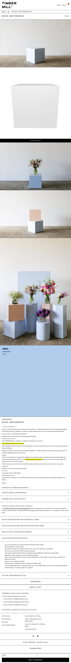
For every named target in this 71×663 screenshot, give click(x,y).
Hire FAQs (5, 622)
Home (3, 11)
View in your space (35, 140)
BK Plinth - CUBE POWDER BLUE (13, 16)
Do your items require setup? (14, 575)
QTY (4, 655)
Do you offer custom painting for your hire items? (23, 526)
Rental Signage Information (33, 459)
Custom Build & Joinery (8, 625)
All (8, 11)
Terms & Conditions (30, 629)
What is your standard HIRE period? (17, 532)
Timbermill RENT (7, 419)
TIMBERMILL (32, 642)
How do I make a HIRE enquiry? (14, 493)
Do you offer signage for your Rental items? (20, 519)
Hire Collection (6, 619)
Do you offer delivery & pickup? (15, 538)
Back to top (35, 587)
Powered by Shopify (36, 648)
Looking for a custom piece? (14, 499)
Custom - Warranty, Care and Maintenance (33, 620)
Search (64, 5)
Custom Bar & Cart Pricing (33, 616)
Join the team (6, 616)
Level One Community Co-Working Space (35, 625)
